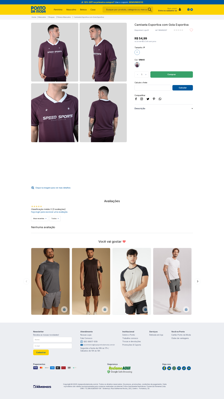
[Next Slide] (197, 281)
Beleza (83, 9)
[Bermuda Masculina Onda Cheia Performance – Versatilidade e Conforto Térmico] (172, 281)
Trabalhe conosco (130, 338)
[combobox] (128, 9)
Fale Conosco (86, 338)
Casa (92, 9)
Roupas (52, 17)
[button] (54, 52)
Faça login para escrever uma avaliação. (49, 212)
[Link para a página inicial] (34, 17)
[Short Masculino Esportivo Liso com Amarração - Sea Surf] (50, 281)
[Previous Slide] (26, 281)
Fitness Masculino (64, 17)
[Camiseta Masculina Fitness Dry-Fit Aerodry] (132, 281)
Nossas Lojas (86, 335)
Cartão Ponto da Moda (181, 335)
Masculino (71, 9)
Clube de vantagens (180, 338)
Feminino (58, 9)
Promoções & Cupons (131, 345)
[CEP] (153, 86)
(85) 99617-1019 (90, 341)
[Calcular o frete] (182, 87)
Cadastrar (41, 352)
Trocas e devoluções (131, 341)
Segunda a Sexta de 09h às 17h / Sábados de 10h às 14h (94, 349)
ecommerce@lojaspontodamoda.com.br (99, 345)
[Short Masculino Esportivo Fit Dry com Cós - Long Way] (91, 281)
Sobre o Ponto (128, 335)
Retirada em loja (156, 335)
